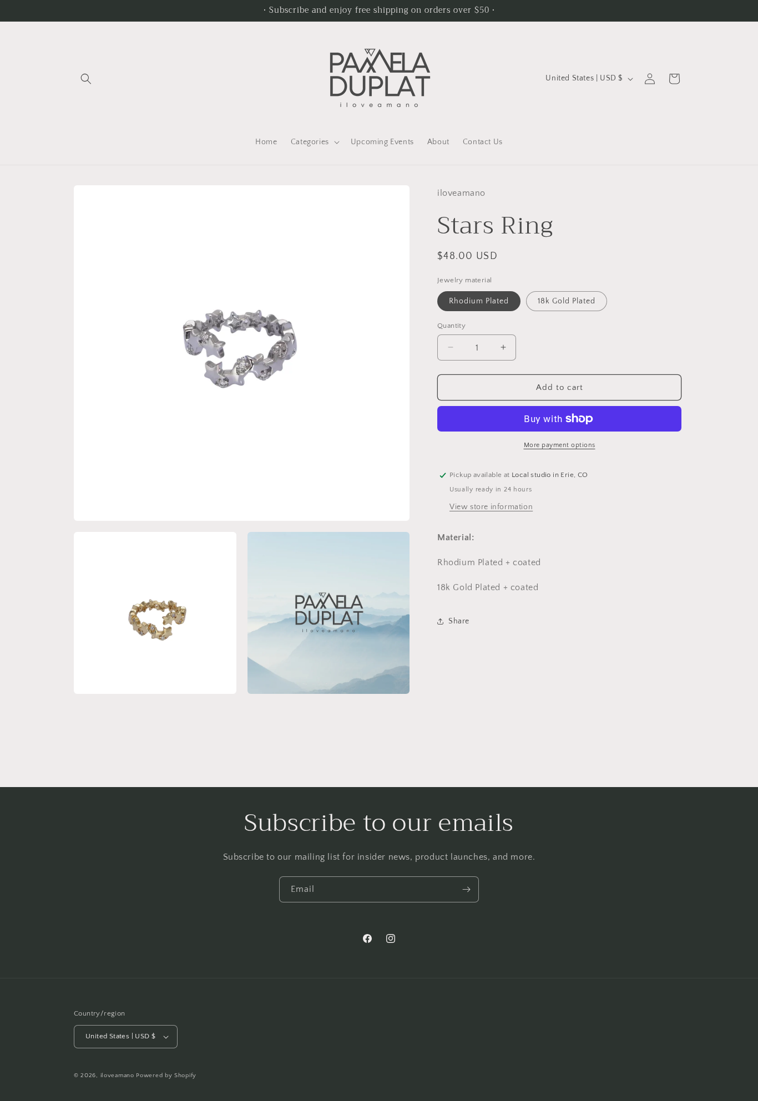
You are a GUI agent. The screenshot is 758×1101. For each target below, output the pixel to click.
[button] (86, 79)
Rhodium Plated (479, 300)
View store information (491, 507)
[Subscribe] (466, 889)
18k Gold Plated (566, 300)
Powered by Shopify (166, 1075)
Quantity (451, 325)
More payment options (559, 445)
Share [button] (458, 620)
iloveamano (117, 1075)
